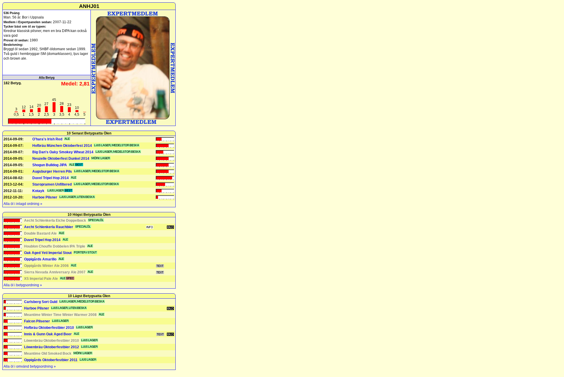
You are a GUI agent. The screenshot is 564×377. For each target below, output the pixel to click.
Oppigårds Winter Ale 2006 (46, 266)
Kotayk (38, 191)
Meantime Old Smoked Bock (47, 353)
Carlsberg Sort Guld (40, 302)
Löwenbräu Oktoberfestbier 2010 (51, 341)
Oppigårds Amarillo (40, 259)
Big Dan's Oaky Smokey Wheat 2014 (62, 152)
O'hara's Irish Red (47, 139)
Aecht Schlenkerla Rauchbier (48, 227)
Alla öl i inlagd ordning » (23, 204)
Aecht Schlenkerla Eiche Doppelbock (55, 220)
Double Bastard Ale (40, 233)
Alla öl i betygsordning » (23, 285)
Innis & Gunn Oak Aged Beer (48, 334)
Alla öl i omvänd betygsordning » (30, 366)
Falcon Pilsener (37, 321)
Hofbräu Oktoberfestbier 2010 (49, 328)
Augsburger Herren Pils (52, 171)
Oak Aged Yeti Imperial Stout (48, 253)
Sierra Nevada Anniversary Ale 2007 (54, 272)
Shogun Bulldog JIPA (49, 165)
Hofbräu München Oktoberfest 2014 (62, 146)
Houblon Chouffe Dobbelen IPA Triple (54, 246)
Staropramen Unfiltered (52, 184)
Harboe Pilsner (44, 197)
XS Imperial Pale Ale (41, 279)
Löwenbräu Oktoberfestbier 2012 (51, 347)
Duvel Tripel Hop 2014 (50, 178)
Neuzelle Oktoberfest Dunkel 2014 (60, 158)
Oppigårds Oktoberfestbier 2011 (51, 360)
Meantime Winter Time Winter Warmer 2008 (60, 315)
